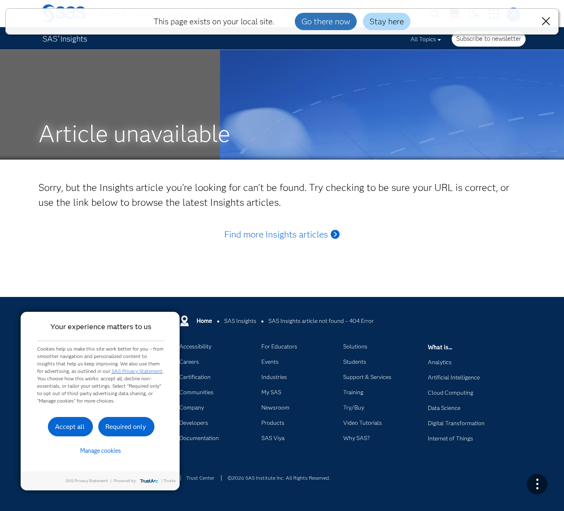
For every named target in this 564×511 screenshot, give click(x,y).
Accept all (70, 427)
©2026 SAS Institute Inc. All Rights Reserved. (278, 478)
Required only (125, 427)
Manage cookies (100, 450)
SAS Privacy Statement (137, 371)
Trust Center (200, 478)
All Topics (423, 39)
